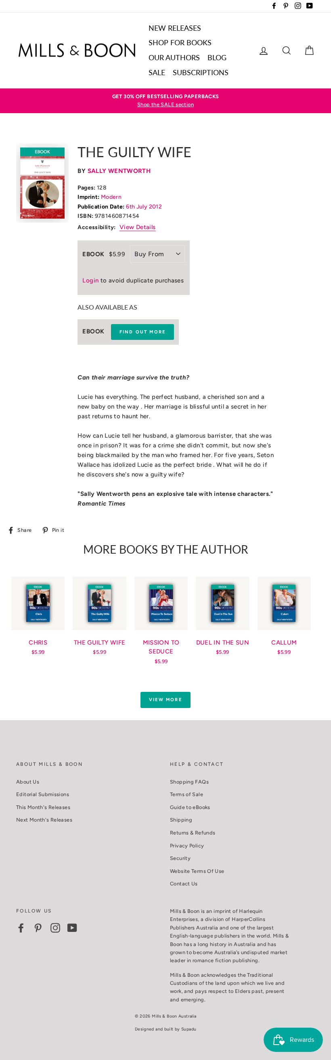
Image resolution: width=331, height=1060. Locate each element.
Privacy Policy (187, 846)
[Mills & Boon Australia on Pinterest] (38, 928)
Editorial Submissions (42, 794)
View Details (137, 227)
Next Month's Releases (44, 820)
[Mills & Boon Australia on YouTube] (72, 928)
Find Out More (142, 332)
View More (165, 699)
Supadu (188, 1029)
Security (180, 858)
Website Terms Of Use (197, 871)
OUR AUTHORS (174, 57)
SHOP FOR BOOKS (180, 42)
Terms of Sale (186, 794)
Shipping (181, 820)
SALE (157, 72)
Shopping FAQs (189, 782)
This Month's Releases (43, 807)
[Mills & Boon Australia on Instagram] (55, 928)
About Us (27, 782)
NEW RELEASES (175, 27)
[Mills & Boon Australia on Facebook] (21, 928)
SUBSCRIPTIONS (200, 72)
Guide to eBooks (190, 807)
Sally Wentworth (119, 171)
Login (90, 280)
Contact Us (184, 884)
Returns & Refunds (192, 833)
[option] (165, 101)
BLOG (216, 57)
